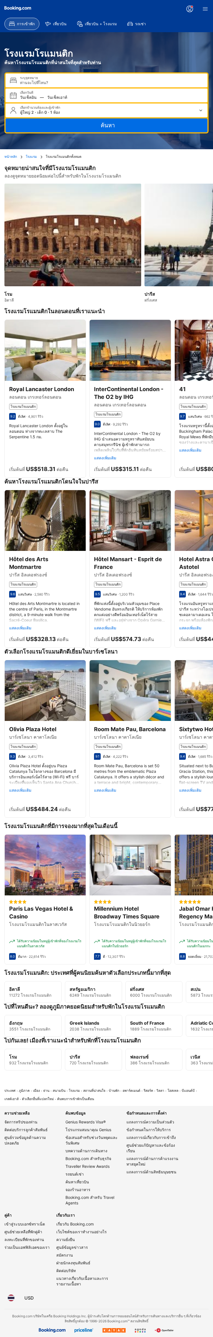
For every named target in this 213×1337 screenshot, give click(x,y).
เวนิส (195, 1057)
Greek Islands (84, 1023)
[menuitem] (21, 24)
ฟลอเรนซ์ (139, 1057)
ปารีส (75, 1057)
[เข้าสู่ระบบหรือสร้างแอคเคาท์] (189, 9)
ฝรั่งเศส (137, 989)
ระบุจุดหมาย (29, 78)
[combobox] (111, 82)
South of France (147, 1023)
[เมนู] (205, 9)
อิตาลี (14, 989)
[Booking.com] (17, 8)
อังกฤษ (16, 1023)
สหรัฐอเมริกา (82, 989)
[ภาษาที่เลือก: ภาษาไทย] (11, 1298)
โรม (13, 1057)
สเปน (196, 989)
